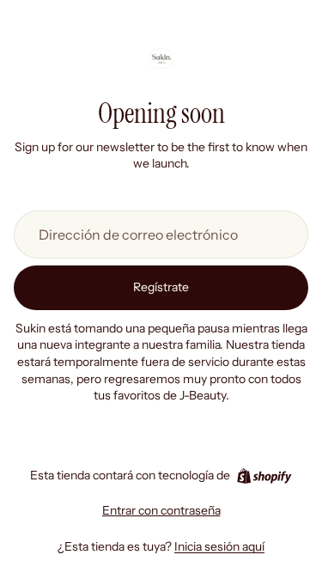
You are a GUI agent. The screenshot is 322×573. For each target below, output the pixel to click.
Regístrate (161, 287)
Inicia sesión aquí (219, 546)
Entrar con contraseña (161, 510)
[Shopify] (264, 476)
